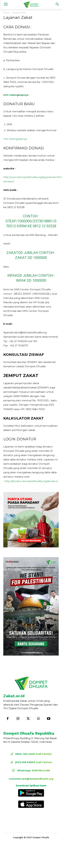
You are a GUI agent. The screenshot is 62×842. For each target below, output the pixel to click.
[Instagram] (18, 718)
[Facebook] (7, 718)
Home (6, 12)
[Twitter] (28, 718)
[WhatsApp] (38, 718)
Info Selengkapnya (15, 94)
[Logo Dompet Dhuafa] (31, 4)
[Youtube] (48, 718)
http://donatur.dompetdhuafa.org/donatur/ (31, 481)
